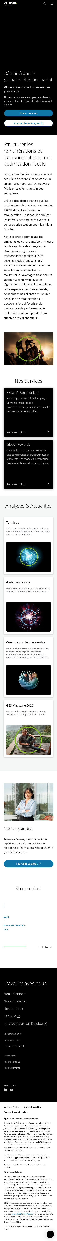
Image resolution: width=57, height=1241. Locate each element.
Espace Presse (11, 1055)
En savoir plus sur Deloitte (24, 1023)
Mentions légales (11, 1107)
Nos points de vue (13, 1046)
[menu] (51, 4)
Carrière (10, 1016)
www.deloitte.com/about (22, 1214)
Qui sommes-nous (12, 1033)
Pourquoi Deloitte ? (27, 863)
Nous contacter (29, 113)
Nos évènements (12, 1061)
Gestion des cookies (32, 1107)
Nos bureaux (13, 1008)
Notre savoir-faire (12, 1039)
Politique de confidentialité (15, 1112)
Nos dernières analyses (27, 123)
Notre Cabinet (14, 993)
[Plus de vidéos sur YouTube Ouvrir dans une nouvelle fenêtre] (11, 1090)
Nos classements (12, 1067)
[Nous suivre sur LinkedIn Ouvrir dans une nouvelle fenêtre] (5, 1090)
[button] (44, 3)
